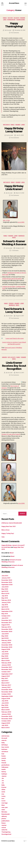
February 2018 (6, 600)
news (14, 237)
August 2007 (5, 676)
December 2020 (6, 580)
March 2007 (5, 683)
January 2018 (5, 602)
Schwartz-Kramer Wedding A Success (14, 243)
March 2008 (5, 660)
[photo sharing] (15, 209)
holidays (16, 17)
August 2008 (5, 649)
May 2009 (4, 636)
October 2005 (6, 721)
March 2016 (5, 609)
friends (11, 303)
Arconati (4, 738)
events (3, 758)
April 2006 (4, 707)
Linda (5, 19)
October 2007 (6, 671)
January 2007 (6, 687)
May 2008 (4, 656)
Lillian (3, 789)
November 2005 (6, 718)
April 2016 (4, 607)
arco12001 (21, 222)
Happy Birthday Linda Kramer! (14, 187)
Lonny (23, 124)
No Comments (15, 32)
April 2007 (4, 680)
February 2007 (6, 685)
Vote (2, 537)
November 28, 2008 (20, 30)
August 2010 (5, 625)
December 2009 (6, 629)
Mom (3, 805)
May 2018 (4, 598)
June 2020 (5, 587)
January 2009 (6, 642)
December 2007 (6, 667)
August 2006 (5, 698)
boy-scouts (12, 357)
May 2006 (4, 705)
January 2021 (5, 578)
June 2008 (5, 654)
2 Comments (15, 250)
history (10, 17)
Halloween (4, 767)
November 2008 (6, 647)
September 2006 (7, 696)
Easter (3, 756)
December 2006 (6, 689)
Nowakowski (11, 19)
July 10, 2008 (20, 135)
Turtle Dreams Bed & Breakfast (12, 279)
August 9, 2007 (20, 315)
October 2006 (6, 694)
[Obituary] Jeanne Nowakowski (11, 523)
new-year (4, 807)
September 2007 (7, 674)
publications (5, 821)
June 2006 (5, 703)
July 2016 (4, 604)
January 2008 (6, 665)
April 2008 (4, 658)
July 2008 (4, 651)
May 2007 (4, 678)
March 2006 (5, 709)
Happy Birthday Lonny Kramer (14, 130)
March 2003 (5, 727)
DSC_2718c (6, 220)
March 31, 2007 (20, 372)
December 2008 (6, 645)
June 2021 (4, 575)
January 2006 (6, 714)
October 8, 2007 (20, 248)
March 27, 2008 (20, 193)
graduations (5, 765)
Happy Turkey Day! (7, 533)
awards (4, 357)
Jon (2, 783)
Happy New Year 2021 (8, 526)
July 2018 (4, 596)
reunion (3, 825)
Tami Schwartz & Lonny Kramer (14, 310)
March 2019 (5, 593)
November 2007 (6, 669)
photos (3, 818)
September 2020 (7, 584)
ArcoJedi (8, 30)
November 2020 (6, 582)
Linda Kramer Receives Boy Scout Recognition (14, 365)
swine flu (4, 830)
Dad (2, 754)
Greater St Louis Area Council (10, 434)
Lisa (2, 794)
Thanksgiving (20, 19)
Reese (3, 823)
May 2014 (4, 613)
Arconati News (14, 3)
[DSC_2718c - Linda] (14, 452)
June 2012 (4, 618)
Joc (2, 780)
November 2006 (6, 692)
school (3, 827)
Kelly (3, 785)
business (4, 749)
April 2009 (4, 638)
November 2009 (6, 631)
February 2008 (6, 663)
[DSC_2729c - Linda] (14, 472)
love (2, 798)
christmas (4, 751)
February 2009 (6, 640)
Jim (2, 778)
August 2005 (5, 723)
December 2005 (6, 716)
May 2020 (4, 589)
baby (3, 742)
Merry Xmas (5, 530)
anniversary (5, 736)
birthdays (6, 124)
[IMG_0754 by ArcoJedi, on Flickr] (14, 156)
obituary (4, 816)
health (3, 769)
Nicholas (4, 812)
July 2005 (4, 725)
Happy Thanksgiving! (14, 25)
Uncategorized (6, 834)
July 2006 (4, 701)
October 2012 (5, 616)
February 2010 (6, 627)
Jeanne (3, 776)
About (12, 553)
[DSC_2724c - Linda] (14, 492)
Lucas (3, 800)
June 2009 (5, 634)
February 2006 (6, 712)
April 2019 (4, 591)
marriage (21, 235)
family (5, 17)
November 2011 (6, 622)
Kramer (22, 17)
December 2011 (6, 620)
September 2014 (6, 611)
